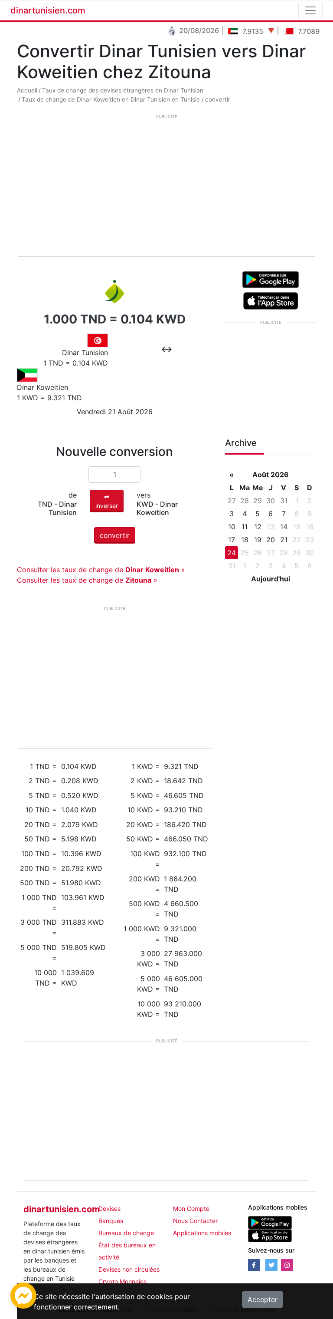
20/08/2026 (191, 30)
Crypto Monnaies (122, 1281)
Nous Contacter (195, 1220)
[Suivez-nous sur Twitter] (271, 1265)
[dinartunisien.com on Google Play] (270, 1222)
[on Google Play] (270, 278)
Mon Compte (191, 1208)
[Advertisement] (166, 187)
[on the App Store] (270, 300)
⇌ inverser (106, 501)
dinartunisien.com (47, 10)
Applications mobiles (202, 1233)
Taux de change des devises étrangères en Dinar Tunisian (122, 90)
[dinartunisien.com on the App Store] (270, 1235)
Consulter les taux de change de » (101, 569)
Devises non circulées (129, 1269)
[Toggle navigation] (310, 10)
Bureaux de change (126, 1233)
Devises (109, 1208)
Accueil (27, 90)
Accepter (263, 1299)
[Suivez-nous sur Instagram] (287, 1265)
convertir (217, 99)
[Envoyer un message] (23, 1294)
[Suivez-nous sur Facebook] (254, 1265)
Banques (110, 1220)
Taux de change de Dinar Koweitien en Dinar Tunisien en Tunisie (111, 99)
